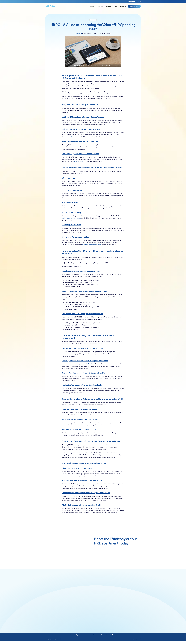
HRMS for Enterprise (110, 605)
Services (108, 6)
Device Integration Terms (89, 635)
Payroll (88, 587)
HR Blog (125, 613)
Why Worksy (126, 599)
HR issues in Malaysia (78, 161)
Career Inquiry (127, 590)
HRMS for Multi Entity (110, 611)
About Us (125, 602)
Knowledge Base (128, 616)
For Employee (122, 6)
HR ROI (74, 92)
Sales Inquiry (126, 584)
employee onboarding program (71, 218)
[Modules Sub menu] (95, 6)
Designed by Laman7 (136, 639)
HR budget (73, 137)
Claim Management (91, 590)
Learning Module (90, 611)
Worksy (84, 344)
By (78, 33)
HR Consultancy (109, 584)
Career (125, 605)
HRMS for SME (109, 602)
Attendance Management (93, 597)
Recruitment (89, 608)
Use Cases (101, 6)
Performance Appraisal (92, 605)
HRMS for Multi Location (111, 608)
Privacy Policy (74, 635)
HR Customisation (110, 587)
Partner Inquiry (127, 587)
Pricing (115, 6)
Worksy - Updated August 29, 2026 (53, 639)
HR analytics (91, 364)
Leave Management (91, 594)
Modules (92, 6)
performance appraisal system (91, 244)
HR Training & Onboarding (112, 590)
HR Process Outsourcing (111, 593)
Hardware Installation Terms (108, 635)
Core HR (88, 584)
